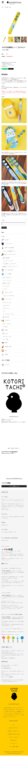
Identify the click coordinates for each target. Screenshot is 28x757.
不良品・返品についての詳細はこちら (8, 658)
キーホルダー (5, 326)
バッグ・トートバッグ (7, 280)
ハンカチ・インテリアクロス (8, 295)
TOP (2, 7)
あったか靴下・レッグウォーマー (9, 263)
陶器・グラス (5, 333)
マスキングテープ (6, 305)
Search (4, 227)
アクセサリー (7, 320)
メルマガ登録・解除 (13, 746)
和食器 (6, 342)
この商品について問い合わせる (7, 65)
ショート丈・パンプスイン (8, 260)
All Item (2, 236)
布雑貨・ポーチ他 (6, 283)
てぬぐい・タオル (8, 292)
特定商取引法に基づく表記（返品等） (9, 62)
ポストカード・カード (7, 302)
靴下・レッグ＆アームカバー (11, 254)
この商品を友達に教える (6, 63)
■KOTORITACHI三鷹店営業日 (9, 452)
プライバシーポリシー (14, 737)
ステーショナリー (8, 299)
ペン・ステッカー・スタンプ (8, 314)
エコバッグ (5, 288)
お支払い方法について (14, 727)
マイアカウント (13, 743)
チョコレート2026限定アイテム (9, 251)
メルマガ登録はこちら (14, 486)
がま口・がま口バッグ (7, 277)
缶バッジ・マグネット (7, 323)
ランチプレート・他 (7, 336)
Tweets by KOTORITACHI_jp (14, 478)
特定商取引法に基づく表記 (14, 734)
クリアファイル (6, 308)
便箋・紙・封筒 (6, 317)
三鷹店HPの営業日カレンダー (15, 422)
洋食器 (6, 330)
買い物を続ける (4, 66)
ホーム (13, 724)
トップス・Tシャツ (9, 243)
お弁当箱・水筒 (8, 7)
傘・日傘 (6, 239)
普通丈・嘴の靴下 (6, 257)
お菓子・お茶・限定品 (9, 247)
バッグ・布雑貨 (8, 273)
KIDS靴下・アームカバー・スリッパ (10, 266)
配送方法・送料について (13, 731)
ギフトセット (7, 364)
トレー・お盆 (5, 339)
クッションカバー (6, 286)
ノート (4, 311)
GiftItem (6, 354)
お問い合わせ (14, 740)
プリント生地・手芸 (9, 270)
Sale (6, 350)
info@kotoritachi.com (7, 668)
